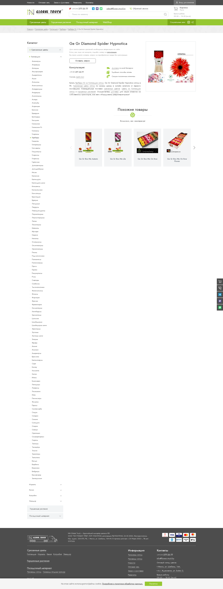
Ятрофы (34, 343)
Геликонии (36, 124)
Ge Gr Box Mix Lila (118, 159)
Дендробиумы (37, 169)
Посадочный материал (87, 22)
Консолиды (36, 193)
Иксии (34, 172)
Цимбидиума (37, 322)
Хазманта (35, 370)
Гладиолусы (36, 151)
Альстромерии (37, 71)
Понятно (153, 583)
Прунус (34, 405)
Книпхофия (36, 381)
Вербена (35, 464)
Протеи (34, 270)
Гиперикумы (36, 144)
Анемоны (35, 82)
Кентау (34, 367)
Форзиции (36, 297)
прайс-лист (80, 77)
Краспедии (36, 197)
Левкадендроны (38, 210)
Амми (34, 78)
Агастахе (35, 350)
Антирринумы (37, 89)
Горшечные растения (61, 22)
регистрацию (112, 52)
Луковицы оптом (34, 572)
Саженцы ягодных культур (54, 572)
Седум (34, 412)
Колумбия (33, 495)
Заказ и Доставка (61, 2)
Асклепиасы (36, 96)
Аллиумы (35, 68)
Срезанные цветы (38, 22)
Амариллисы (37, 75)
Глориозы (35, 155)
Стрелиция (36, 433)
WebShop (107, 22)
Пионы (34, 252)
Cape (34, 363)
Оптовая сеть (44, 2)
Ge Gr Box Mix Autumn (88, 159)
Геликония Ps (37, 127)
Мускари (35, 231)
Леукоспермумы (38, 217)
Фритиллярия (37, 304)
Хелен (34, 374)
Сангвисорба (37, 409)
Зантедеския (37, 478)
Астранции (36, 106)
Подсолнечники (38, 256)
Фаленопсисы (37, 290)
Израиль (32, 484)
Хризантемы (36, 315)
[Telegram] (93, 8)
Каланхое (35, 176)
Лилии (34, 221)
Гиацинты (35, 141)
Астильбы (35, 103)
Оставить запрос (82, 60)
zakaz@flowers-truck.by (116, 8)
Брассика (35, 356)
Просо (34, 266)
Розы (34, 276)
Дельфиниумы (37, 165)
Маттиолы (35, 228)
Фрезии (35, 301)
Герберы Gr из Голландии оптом (89, 82)
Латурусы (35, 207)
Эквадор (32, 501)
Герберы (35, 137)
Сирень (35, 440)
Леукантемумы (37, 214)
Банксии (35, 110)
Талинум (35, 443)
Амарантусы (36, 353)
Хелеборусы (36, 311)
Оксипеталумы (37, 245)
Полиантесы (36, 259)
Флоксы (35, 294)
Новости (30, 2)
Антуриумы (36, 92)
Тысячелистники (38, 287)
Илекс (34, 377)
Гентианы (35, 131)
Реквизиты (77, 2)
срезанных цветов (112, 88)
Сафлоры (35, 280)
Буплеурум (36, 117)
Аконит (34, 346)
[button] (193, 148)
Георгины (35, 134)
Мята (33, 395)
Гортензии (35, 162)
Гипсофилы (36, 148)
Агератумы (36, 64)
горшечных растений (87, 91)
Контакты (89, 2)
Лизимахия (36, 391)
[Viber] (97, 8)
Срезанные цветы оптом (84, 85)
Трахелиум (36, 454)
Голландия (35, 56)
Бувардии (35, 113)
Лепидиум (36, 384)
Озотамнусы (36, 242)
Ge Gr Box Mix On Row (147, 159)
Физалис (35, 402)
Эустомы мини (37, 336)
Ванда (34, 461)
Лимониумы (36, 224)
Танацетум (36, 447)
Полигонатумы (37, 263)
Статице (35, 429)
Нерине (35, 235)
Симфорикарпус (38, 436)
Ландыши (36, 203)
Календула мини (38, 183)
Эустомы (35, 332)
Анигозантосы (37, 85)
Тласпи (34, 450)
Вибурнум (35, 471)
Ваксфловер (36, 475)
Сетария (35, 416)
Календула (36, 179)
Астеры (34, 99)
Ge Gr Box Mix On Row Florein (177, 160)
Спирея (35, 426)
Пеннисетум (36, 398)
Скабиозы (36, 283)
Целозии (35, 318)
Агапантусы (36, 61)
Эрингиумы (36, 329)
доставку (115, 91)
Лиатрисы (35, 388)
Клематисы (36, 186)
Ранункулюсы (37, 273)
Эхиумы (35, 339)
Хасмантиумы (37, 308)
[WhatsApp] (101, 8)
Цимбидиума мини (39, 325)
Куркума (35, 200)
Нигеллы (35, 238)
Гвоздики (35, 120)
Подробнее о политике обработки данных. (122, 583)
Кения (31, 490)
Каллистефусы (37, 360)
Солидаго (35, 422)
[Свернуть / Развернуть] (60, 50)
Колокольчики (37, 190)
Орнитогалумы (37, 249)
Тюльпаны (36, 457)
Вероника (35, 468)
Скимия (35, 419)
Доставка (115, 68)
